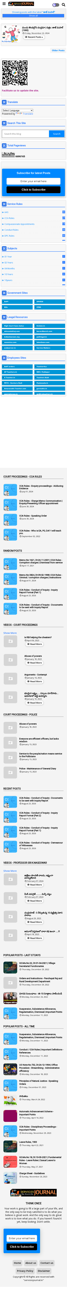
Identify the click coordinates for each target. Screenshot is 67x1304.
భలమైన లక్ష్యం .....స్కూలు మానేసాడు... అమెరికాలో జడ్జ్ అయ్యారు (41, 694)
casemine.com (10, 342)
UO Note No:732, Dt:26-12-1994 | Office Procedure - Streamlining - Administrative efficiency (39, 1068)
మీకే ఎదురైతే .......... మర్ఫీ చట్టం (38, 894)
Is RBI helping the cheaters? (38, 637)
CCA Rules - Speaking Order (33, 515)
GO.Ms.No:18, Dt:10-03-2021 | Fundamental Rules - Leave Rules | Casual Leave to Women (40, 1160)
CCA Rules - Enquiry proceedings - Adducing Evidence (41, 487)
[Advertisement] (33, 434)
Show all (33, 15)
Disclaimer (44, 1270)
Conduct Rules (34, 229)
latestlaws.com (43, 342)
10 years (34, 274)
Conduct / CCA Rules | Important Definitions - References (41, 1051)
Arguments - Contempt (35, 674)
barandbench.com (44, 331)
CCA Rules (34, 218)
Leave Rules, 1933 (28, 1142)
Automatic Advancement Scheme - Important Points (36, 1113)
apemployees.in (11, 394)
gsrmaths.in (42, 388)
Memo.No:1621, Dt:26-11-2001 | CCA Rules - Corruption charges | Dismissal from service (41, 561)
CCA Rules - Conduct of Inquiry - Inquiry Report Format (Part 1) (38, 591)
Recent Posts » (35, 36)
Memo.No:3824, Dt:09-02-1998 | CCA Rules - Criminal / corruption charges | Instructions (40, 576)
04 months (34, 268)
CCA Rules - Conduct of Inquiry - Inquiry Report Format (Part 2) (38, 814)
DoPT (6, 301)
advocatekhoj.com (12, 331)
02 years (34, 262)
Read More (36, 644)
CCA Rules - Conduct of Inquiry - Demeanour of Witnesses (41, 844)
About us (30, 1262)
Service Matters (43, 348)
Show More (10, 633)
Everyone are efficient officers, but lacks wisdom (39, 740)
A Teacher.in (9, 377)
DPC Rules (34, 235)
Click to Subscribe (34, 189)
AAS (34, 212)
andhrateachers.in (45, 394)
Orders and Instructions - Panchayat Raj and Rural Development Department (40, 980)
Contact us (47, 1262)
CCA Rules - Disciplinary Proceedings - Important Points (38, 1128)
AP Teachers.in (10, 372)
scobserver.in (10, 348)
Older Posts (58, 50)
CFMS (39, 307)
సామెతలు (23, 1096)
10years (34, 280)
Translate (28, 113)
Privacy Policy (25, 1270)
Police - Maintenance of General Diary (37, 768)
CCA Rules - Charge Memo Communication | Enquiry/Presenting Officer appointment (40, 502)
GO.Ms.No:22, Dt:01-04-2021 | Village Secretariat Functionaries (37, 964)
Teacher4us (42, 366)
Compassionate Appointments (34, 224)
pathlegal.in (42, 337)
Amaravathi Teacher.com (15, 388)
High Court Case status (14, 326)
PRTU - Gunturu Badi (13, 383)
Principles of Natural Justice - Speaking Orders (38, 1082)
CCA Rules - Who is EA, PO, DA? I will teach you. (40, 532)
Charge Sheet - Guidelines (32, 1173)
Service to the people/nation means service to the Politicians (40, 755)
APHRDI (40, 301)
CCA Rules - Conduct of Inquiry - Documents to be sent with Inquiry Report (41, 606)
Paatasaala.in (42, 383)
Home (17, 1262)
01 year (34, 256)
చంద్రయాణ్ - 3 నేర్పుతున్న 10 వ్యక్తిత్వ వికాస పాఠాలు (43, 914)
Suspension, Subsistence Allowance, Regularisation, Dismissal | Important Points (40, 1010)
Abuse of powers (33, 656)
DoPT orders (9, 366)
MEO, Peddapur (43, 372)
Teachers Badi (43, 377)
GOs (6, 307)
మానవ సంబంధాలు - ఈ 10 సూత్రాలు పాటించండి (40, 993)
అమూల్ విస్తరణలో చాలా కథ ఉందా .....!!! (42, 931)
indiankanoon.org (12, 337)
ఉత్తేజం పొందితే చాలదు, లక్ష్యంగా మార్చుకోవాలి (38, 876)
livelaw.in (41, 326)
